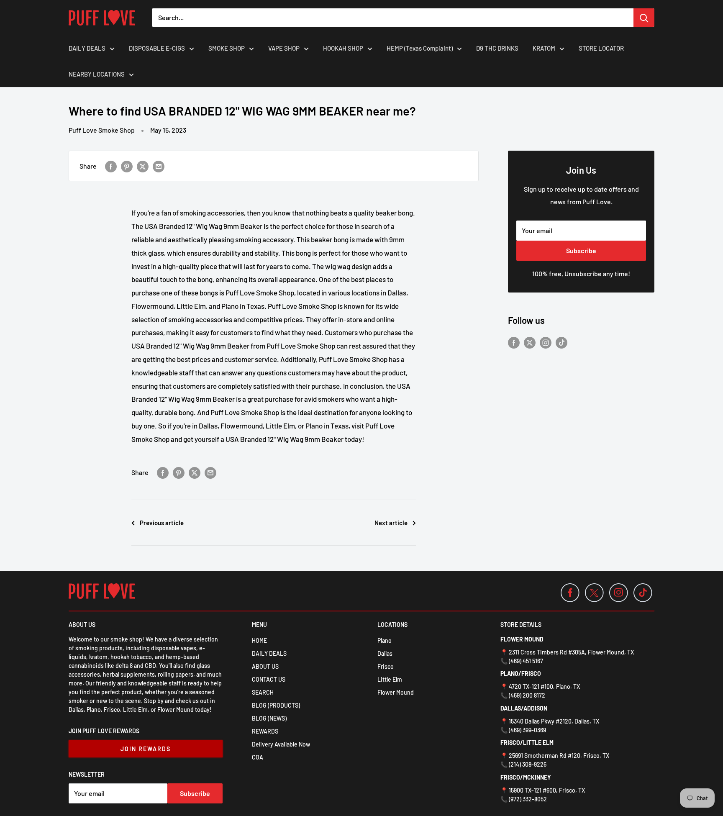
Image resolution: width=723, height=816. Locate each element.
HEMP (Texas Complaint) (420, 48)
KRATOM (544, 48)
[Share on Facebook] (111, 165)
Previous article (162, 522)
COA (257, 757)
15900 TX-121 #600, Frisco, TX (547, 790)
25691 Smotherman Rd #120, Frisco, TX (559, 755)
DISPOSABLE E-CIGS (157, 48)
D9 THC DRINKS (497, 48)
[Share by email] (158, 165)
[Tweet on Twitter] (143, 165)
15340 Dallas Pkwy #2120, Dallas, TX (554, 721)
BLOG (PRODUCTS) (276, 705)
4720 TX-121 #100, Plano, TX (544, 686)
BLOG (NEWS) (269, 718)
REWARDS (265, 731)
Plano (384, 640)
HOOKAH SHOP (343, 48)
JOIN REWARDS (145, 748)
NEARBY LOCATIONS (97, 74)
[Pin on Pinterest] (127, 165)
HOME (259, 640)
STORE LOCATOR (601, 48)
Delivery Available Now (281, 744)
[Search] (643, 17)
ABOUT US (265, 666)
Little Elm (389, 679)
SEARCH (263, 692)
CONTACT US (268, 679)
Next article (391, 522)
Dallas (384, 653)
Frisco (385, 666)
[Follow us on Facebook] (514, 342)
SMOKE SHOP (226, 48)
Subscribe (581, 250)
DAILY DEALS (87, 48)
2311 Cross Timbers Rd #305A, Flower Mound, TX (571, 652)
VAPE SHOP (284, 48)
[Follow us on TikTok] (561, 342)
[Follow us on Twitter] (530, 342)
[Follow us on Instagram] (545, 342)
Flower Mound (395, 692)
